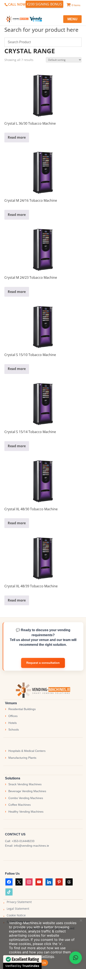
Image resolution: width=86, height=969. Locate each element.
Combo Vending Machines (25, 798)
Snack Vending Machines (25, 784)
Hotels (12, 723)
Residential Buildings (22, 709)
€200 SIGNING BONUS (44, 4)
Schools (13, 729)
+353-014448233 (23, 841)
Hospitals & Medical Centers (27, 750)
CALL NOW (17, 4)
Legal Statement (18, 909)
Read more (17, 137)
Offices (13, 716)
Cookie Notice (16, 915)
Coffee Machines (19, 804)
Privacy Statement (19, 902)
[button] (75, 957)
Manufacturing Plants (22, 757)
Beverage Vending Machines (27, 791)
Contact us (43, 663)
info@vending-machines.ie (31, 845)
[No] (81, 920)
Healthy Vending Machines (25, 811)
